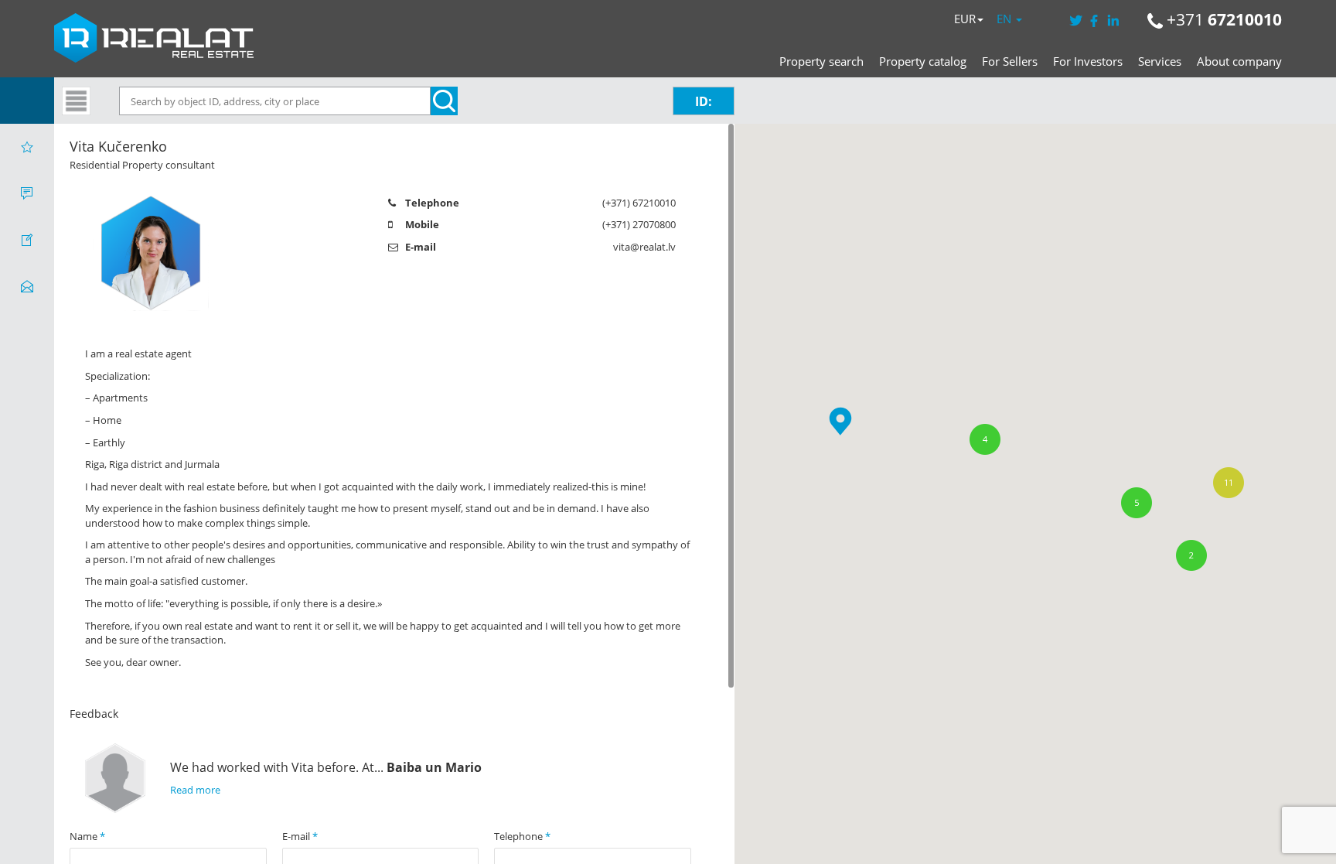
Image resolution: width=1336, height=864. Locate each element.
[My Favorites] (27, 147)
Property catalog (922, 61)
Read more (195, 790)
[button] (840, 421)
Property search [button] (821, 61)
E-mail (300, 836)
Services (1159, 61)
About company (1239, 61)
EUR (965, 18)
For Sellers (1010, 61)
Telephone (522, 836)
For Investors (1088, 61)
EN (1005, 18)
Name (87, 836)
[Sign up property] (27, 240)
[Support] (27, 193)
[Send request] (27, 286)
